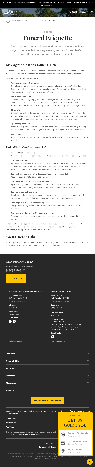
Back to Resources (20, 21)
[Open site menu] (91, 12)
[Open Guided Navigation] (90, 462)
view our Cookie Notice (31, 435)
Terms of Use (11, 423)
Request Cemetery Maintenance (47, 400)
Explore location (15, 341)
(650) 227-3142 (55, 245)
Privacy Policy (11, 418)
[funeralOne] (47, 447)
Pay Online (10, 427)
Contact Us (16, 278)
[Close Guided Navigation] (91, 414)
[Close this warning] (93, 2)
